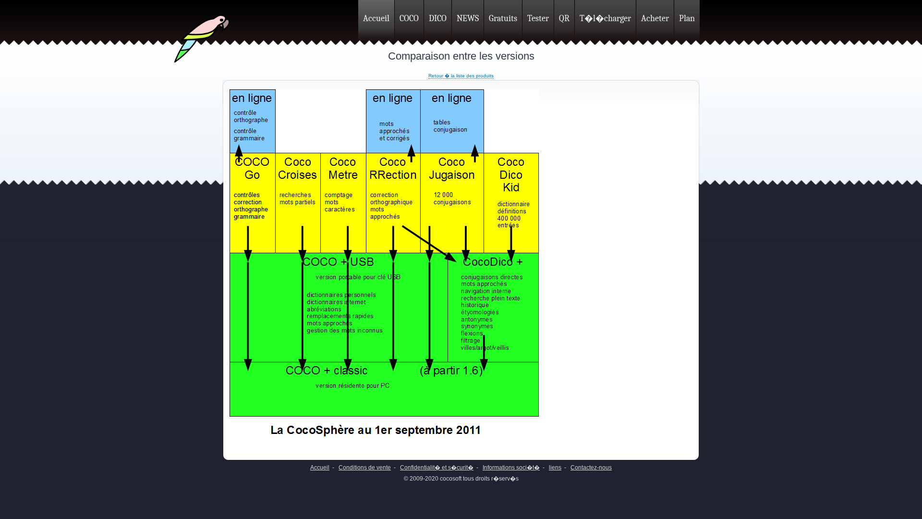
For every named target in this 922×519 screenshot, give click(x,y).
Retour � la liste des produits (461, 75)
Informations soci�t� (511, 467)
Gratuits (503, 18)
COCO (409, 18)
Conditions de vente (365, 467)
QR (564, 18)
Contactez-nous (591, 467)
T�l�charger (605, 18)
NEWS (468, 18)
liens (555, 467)
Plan (687, 18)
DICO (438, 18)
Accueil (376, 18)
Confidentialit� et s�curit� (436, 467)
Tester (538, 18)
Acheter (655, 18)
